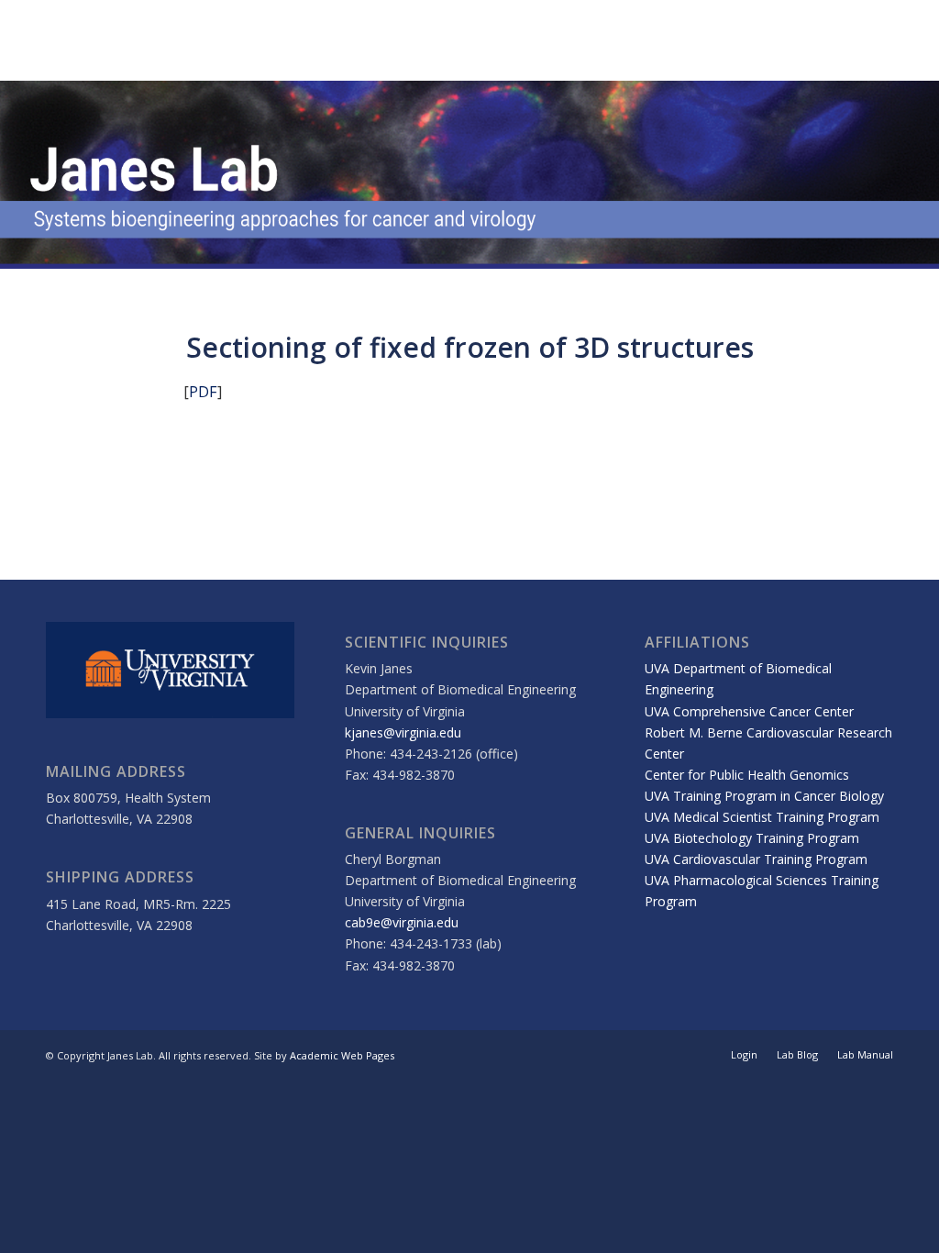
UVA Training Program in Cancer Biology (764, 795)
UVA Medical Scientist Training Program (762, 817)
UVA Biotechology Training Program (752, 838)
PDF (203, 392)
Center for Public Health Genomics (747, 774)
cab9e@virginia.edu (401, 922)
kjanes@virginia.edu (403, 732)
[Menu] (911, 40)
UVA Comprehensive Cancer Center (749, 711)
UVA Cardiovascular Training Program (756, 859)
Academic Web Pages (342, 1055)
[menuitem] (911, 40)
